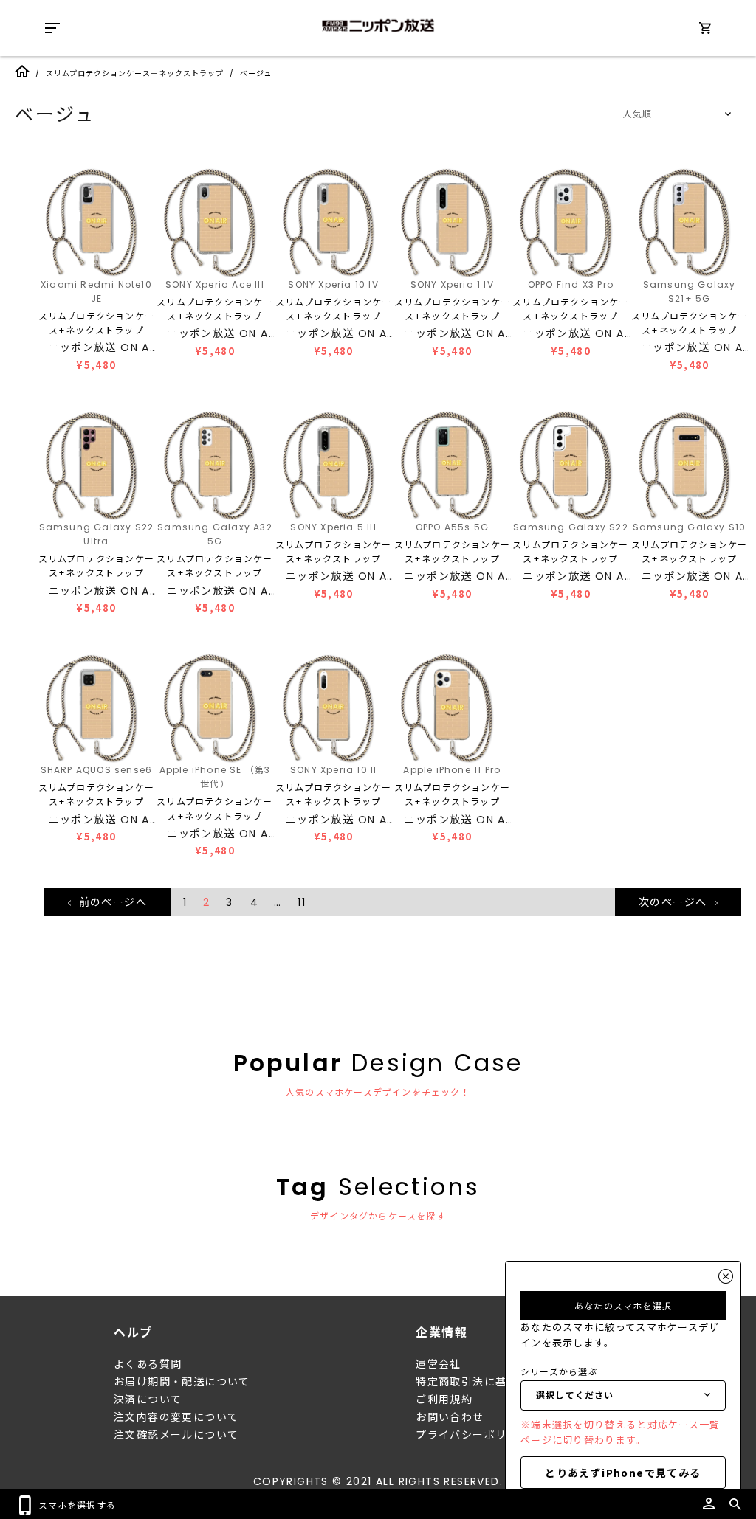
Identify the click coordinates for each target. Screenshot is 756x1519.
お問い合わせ (450, 1417)
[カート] (705, 31)
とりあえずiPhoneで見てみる (623, 1472)
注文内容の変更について (176, 1417)
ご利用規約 (444, 1399)
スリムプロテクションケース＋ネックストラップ (135, 73)
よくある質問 (148, 1364)
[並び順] (674, 114)
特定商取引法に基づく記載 (484, 1381)
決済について (148, 1399)
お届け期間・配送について (182, 1381)
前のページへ (111, 902)
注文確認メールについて (176, 1435)
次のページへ (675, 902)
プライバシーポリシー (472, 1435)
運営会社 (438, 1364)
